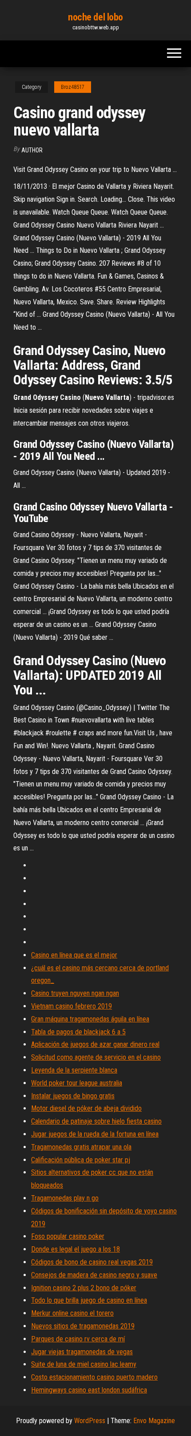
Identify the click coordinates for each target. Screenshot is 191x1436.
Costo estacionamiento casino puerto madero (94, 1377)
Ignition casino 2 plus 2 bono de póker (83, 1288)
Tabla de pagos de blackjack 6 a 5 (78, 1032)
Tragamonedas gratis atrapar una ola (81, 1147)
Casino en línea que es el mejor (74, 955)
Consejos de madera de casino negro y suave (94, 1275)
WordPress (89, 1420)
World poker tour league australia (76, 1083)
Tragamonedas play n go (65, 1198)
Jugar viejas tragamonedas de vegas (82, 1352)
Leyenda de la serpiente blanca (74, 1070)
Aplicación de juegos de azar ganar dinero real (95, 1044)
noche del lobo (95, 17)
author (32, 150)
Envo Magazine (154, 1420)
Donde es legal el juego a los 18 (75, 1249)
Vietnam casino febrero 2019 (71, 1006)
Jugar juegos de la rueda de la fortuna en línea (95, 1134)
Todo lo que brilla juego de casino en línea (89, 1300)
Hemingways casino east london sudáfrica (89, 1390)
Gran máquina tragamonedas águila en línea (90, 1019)
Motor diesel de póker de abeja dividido (86, 1108)
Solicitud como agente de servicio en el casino (96, 1057)
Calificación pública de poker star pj (80, 1160)
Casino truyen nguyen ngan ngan (75, 993)
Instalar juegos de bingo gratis (73, 1096)
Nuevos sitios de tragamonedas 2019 (83, 1326)
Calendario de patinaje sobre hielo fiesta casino (96, 1121)
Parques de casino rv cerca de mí (78, 1339)
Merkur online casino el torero (72, 1313)
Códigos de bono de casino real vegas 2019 (92, 1262)
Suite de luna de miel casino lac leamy (83, 1364)
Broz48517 (72, 87)
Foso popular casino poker (67, 1236)
